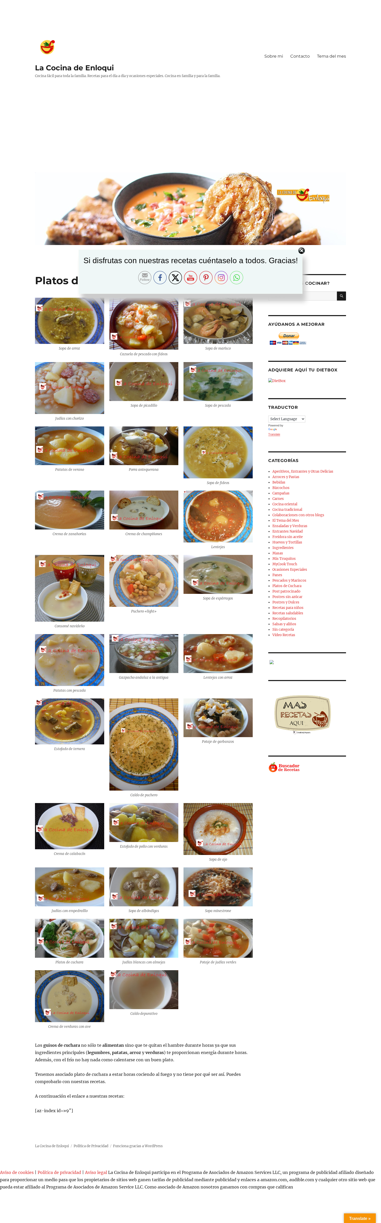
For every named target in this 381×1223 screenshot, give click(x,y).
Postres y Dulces (285, 602)
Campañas (281, 493)
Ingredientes (283, 548)
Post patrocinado (286, 591)
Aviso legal (96, 1172)
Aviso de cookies (17, 1172)
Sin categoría (283, 629)
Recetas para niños (288, 608)
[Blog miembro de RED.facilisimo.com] (307, 662)
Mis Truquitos (284, 558)
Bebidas (278, 482)
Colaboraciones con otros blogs (298, 515)
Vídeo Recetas (283, 635)
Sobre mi (273, 56)
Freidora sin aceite (287, 537)
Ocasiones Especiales (289, 569)
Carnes (278, 499)
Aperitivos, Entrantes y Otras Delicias (302, 471)
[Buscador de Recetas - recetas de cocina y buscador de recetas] (307, 767)
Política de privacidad (59, 1172)
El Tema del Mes (285, 520)
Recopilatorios (284, 618)
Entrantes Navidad (287, 531)
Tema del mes (331, 56)
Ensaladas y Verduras (289, 526)
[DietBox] (307, 381)
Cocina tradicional (287, 509)
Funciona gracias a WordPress (138, 1146)
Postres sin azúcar (287, 597)
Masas (277, 553)
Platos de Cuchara (286, 586)
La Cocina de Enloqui (74, 67)
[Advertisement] (191, 129)
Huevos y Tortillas (287, 542)
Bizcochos (281, 488)
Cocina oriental (284, 504)
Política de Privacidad (91, 1146)
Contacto (300, 56)
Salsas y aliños (284, 624)
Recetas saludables (287, 613)
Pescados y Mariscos (289, 580)
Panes (277, 575)
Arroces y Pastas (285, 477)
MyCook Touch (284, 564)
